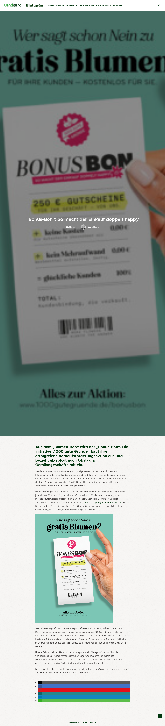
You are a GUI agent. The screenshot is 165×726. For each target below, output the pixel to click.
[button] (40, 682)
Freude (94, 5)
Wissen (119, 5)
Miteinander (110, 5)
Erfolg (101, 5)
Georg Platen (93, 227)
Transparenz (84, 5)
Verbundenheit (71, 5)
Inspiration (59, 5)
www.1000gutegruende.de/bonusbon (103, 502)
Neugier (50, 5)
